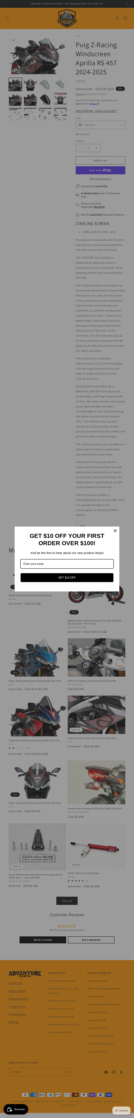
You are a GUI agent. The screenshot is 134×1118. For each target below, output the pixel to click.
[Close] (115, 531)
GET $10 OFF (67, 577)
